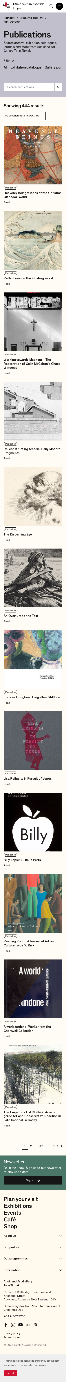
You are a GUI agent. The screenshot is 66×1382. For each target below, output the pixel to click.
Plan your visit (21, 1199)
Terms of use (12, 1337)
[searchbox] (29, 87)
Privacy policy (12, 1333)
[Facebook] (6, 1325)
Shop (10, 1226)
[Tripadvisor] (28, 1325)
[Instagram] (13, 1325)
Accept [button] (11, 1373)
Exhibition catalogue (26, 67)
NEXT (56, 1146)
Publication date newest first (22, 115)
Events (12, 1213)
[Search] (51, 6)
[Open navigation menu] (59, 6)
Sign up (30, 1180)
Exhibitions (18, 1206)
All (6, 67)
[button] (33, 165)
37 (41, 1146)
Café (10, 1220)
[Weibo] (35, 1325)
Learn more (40, 1365)
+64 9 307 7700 (15, 1316)
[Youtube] (20, 1325)
